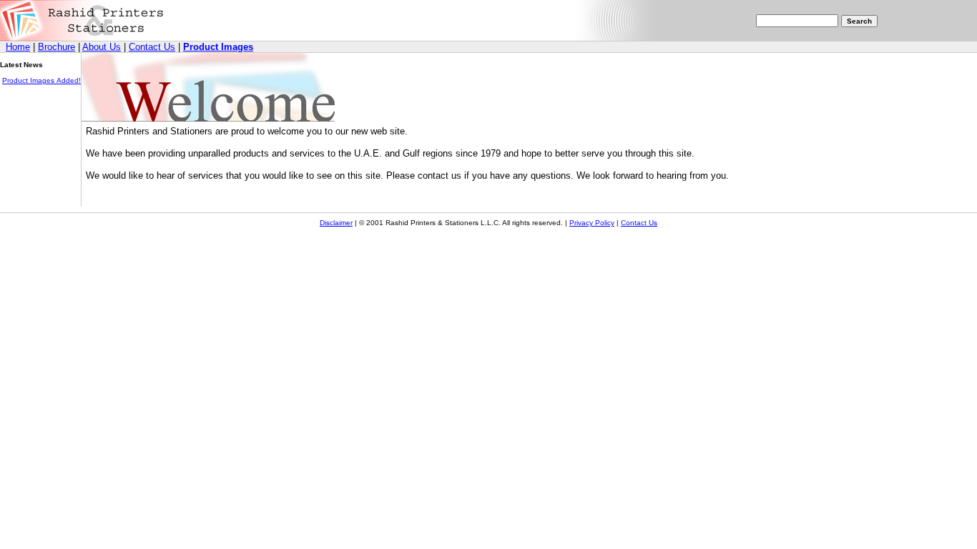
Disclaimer (336, 223)
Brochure (56, 46)
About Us (101, 46)
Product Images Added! (41, 80)
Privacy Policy (591, 223)
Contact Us (152, 46)
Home (18, 46)
